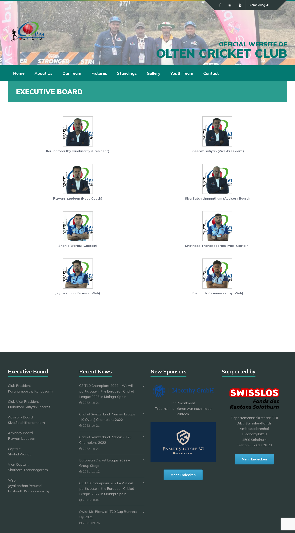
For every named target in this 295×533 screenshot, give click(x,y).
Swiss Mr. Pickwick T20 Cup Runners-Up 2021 (108, 514)
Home (18, 73)
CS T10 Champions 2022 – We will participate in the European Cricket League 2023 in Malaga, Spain (106, 391)
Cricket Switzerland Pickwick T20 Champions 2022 (105, 440)
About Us (43, 73)
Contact (211, 73)
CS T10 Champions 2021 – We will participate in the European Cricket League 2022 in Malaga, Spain (106, 488)
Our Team (71, 73)
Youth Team (181, 73)
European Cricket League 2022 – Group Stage (104, 463)
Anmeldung (257, 5)
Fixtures (99, 73)
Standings (127, 73)
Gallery (153, 73)
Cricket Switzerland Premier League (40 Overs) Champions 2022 (107, 417)
